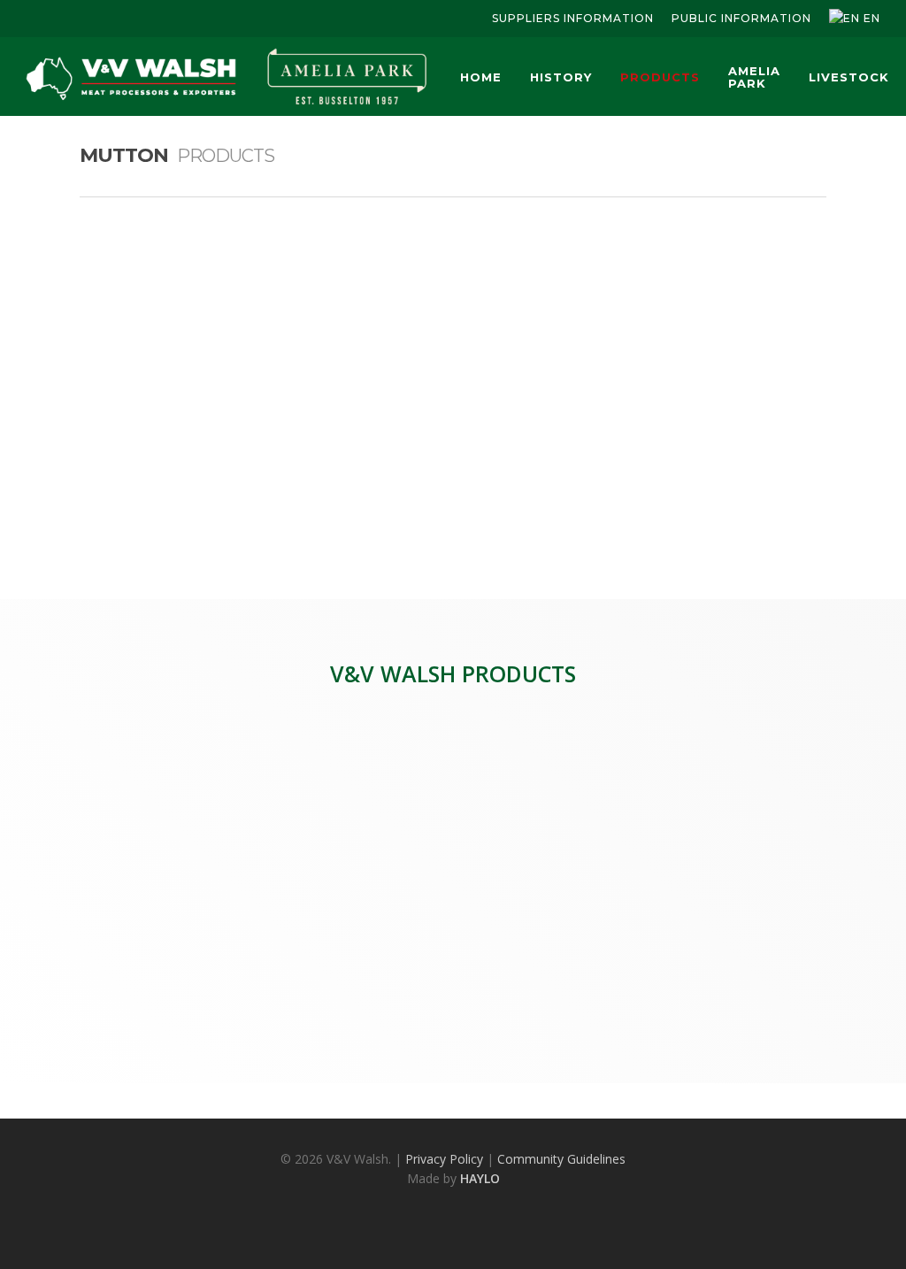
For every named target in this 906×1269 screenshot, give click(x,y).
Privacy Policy (444, 1158)
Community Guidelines (561, 1158)
